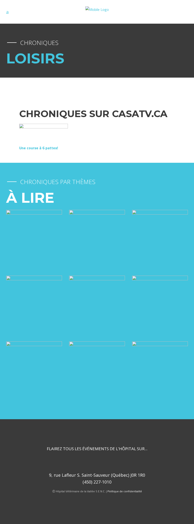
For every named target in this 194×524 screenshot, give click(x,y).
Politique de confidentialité (124, 491)
